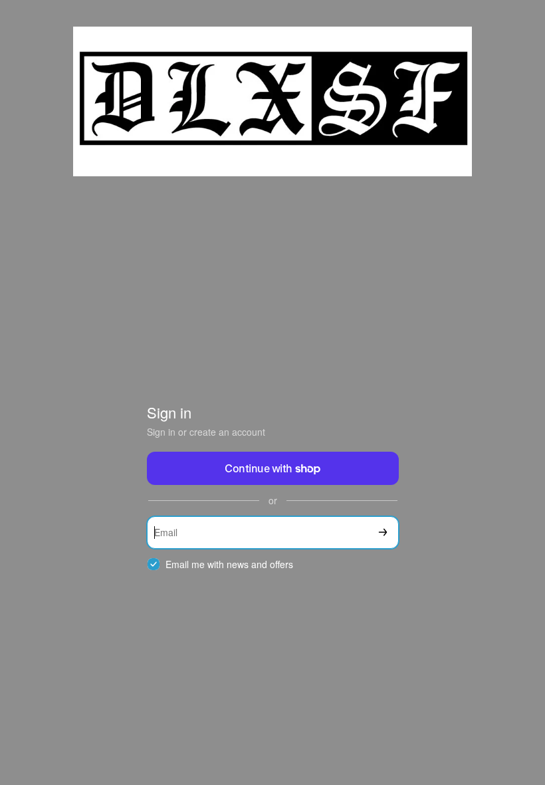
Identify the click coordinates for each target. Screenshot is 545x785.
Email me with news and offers (229, 564)
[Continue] (383, 532)
